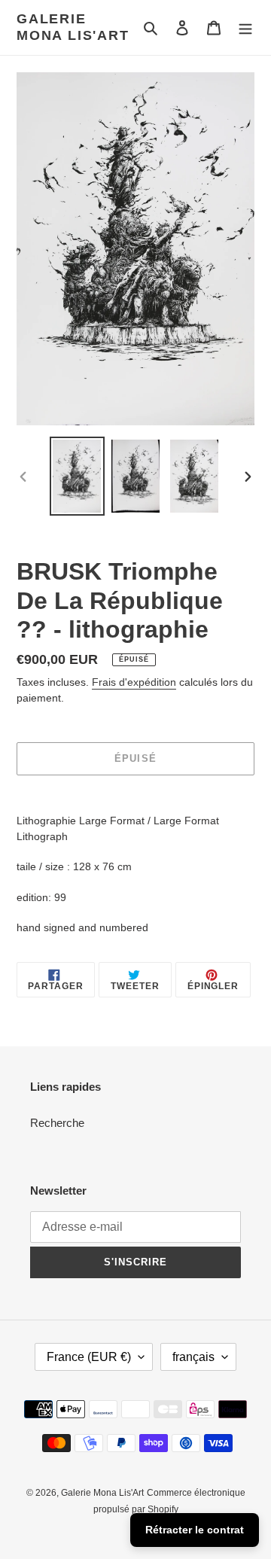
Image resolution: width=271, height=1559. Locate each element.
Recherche (57, 1122)
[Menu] (245, 27)
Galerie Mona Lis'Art (73, 27)
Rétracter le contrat (194, 1530)
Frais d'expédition (134, 682)
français (193, 1356)
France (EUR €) (89, 1356)
